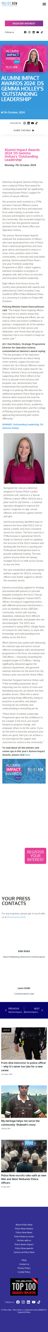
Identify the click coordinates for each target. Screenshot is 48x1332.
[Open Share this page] (33, 130)
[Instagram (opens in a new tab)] (29, 32)
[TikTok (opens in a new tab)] (42, 32)
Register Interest (24, 23)
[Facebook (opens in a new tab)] (25, 32)
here (27, 754)
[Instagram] (24, 123)
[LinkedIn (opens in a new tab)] (33, 32)
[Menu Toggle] (44, 4)
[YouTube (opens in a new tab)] (37, 32)
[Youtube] (32, 123)
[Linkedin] (28, 123)
